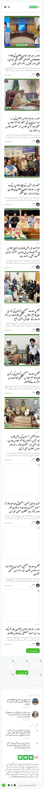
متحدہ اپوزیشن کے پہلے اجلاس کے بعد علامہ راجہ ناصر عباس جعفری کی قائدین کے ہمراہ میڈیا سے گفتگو (24, 189)
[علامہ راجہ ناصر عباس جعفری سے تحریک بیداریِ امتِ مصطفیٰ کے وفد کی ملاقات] (22, 605)
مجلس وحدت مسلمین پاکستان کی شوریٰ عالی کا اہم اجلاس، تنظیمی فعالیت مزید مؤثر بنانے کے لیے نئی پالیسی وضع (22, 314)
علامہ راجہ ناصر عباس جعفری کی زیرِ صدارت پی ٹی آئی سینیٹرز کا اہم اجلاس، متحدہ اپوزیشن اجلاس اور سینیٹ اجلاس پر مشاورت (23, 124)
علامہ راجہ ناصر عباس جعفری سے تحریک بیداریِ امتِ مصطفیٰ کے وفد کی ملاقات (23, 630)
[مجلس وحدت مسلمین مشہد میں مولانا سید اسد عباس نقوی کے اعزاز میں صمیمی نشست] (22, 543)
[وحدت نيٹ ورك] (34, 7)
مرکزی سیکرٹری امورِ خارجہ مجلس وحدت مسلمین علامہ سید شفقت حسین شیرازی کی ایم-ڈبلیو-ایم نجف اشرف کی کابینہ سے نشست (18, 745)
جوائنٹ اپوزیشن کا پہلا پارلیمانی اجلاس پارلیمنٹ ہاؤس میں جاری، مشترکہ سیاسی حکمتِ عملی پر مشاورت (23, 251)
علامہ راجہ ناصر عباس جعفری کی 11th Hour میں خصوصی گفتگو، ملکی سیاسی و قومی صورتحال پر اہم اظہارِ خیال (23, 59)
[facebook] (15, 785)
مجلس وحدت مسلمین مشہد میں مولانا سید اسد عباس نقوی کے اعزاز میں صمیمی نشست (23, 570)
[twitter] (12, 785)
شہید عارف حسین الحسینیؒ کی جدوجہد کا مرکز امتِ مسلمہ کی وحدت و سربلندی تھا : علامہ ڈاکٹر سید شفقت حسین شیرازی (22, 507)
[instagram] (9, 785)
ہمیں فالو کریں (21, 672)
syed (33, 74)
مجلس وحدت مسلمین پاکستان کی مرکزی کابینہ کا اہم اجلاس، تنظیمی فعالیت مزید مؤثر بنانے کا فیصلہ (23, 377)
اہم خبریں (37, 50)
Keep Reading (8, 75)
